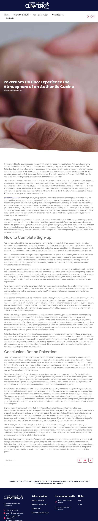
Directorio (36, 508)
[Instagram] (92, 16)
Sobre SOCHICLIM (21, 15)
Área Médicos (58, 15)
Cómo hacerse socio (40, 513)
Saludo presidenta (39, 504)
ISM (79, 500)
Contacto (10, 18)
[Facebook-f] (88, 16)
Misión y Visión (38, 500)
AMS (80, 504)
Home (7, 15)
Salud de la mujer (40, 15)
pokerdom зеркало (11, 198)
